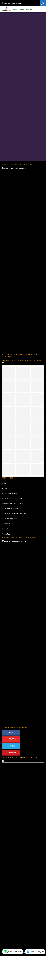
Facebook (13, 732)
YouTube (12, 739)
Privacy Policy (6, 534)
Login (4, 483)
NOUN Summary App (9, 519)
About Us (5, 529)
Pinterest (12, 752)
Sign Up (4, 488)
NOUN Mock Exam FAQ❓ (11, 508)
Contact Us (6, 524)
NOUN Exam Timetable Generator (14, 514)
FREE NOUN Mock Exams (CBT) (12, 503)
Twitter (12, 746)
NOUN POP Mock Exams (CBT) (12, 498)
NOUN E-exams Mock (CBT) (11, 493)
